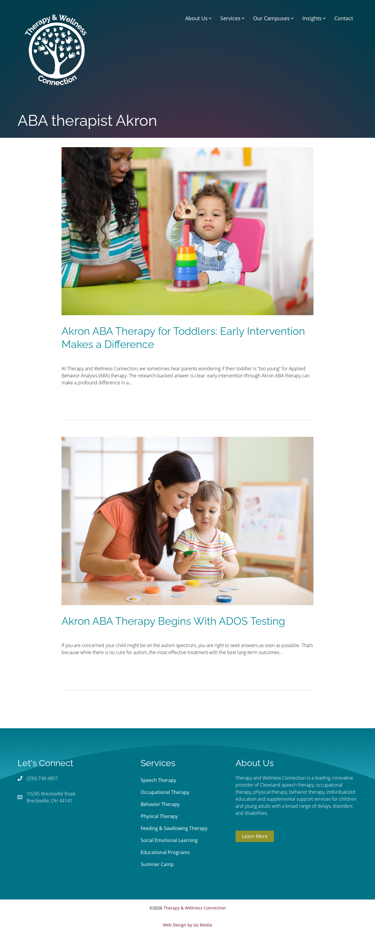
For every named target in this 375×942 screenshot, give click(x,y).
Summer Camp (157, 864)
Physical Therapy (159, 816)
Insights (312, 18)
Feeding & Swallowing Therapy (174, 828)
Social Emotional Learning (169, 840)
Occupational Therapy (165, 792)
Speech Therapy (158, 780)
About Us (196, 18)
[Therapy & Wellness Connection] (56, 49)
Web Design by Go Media (187, 925)
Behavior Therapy (160, 804)
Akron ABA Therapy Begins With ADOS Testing (173, 621)
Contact (343, 18)
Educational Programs (165, 852)
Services (230, 18)
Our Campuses (271, 18)
